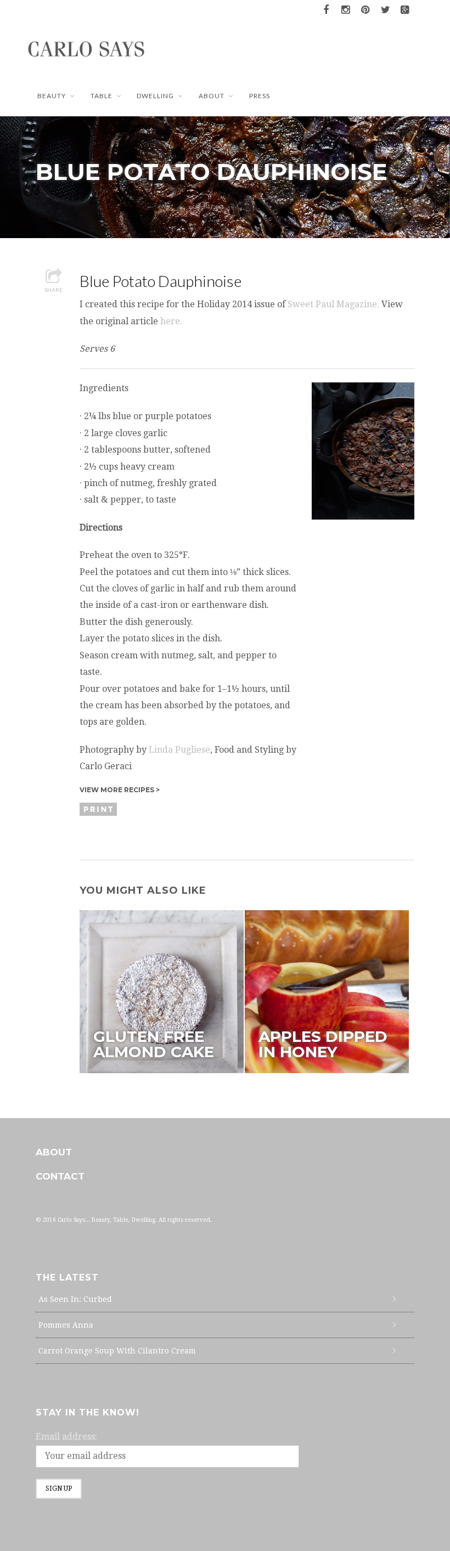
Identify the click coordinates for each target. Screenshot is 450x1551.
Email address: (66, 1436)
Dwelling (155, 96)
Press (259, 96)
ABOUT (211, 96)
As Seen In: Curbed (75, 1299)
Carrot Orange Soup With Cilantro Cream (117, 1350)
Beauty (51, 96)
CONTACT (60, 1176)
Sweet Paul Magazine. (333, 304)
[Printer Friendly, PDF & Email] (100, 808)
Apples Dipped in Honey (322, 1044)
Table (102, 96)
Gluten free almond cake (153, 1044)
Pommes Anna (65, 1325)
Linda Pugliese (179, 750)
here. (171, 321)
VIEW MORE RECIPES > (120, 790)
